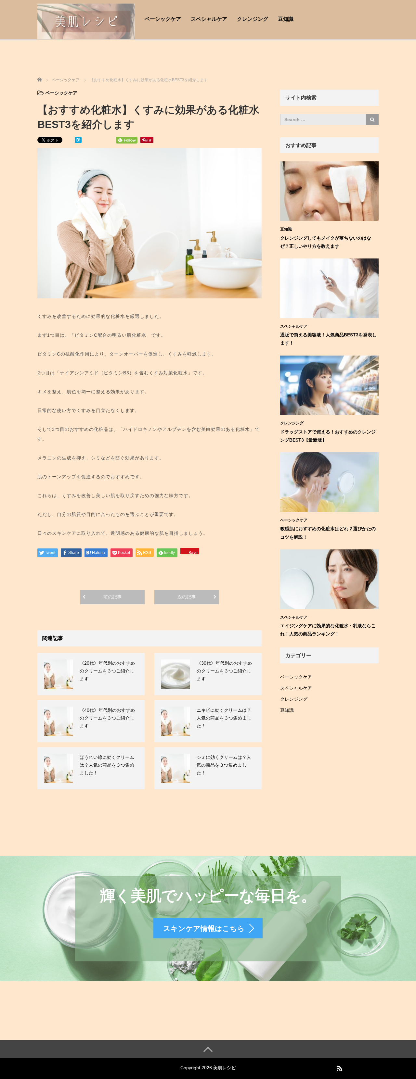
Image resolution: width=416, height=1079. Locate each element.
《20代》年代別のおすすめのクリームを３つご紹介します (107, 670)
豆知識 (285, 19)
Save (193, 551)
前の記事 (112, 596)
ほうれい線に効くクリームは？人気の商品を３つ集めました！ (107, 765)
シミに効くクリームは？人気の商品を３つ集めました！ (224, 765)
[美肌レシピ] (86, 20)
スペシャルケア (209, 19)
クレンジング (252, 19)
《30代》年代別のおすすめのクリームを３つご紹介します (224, 670)
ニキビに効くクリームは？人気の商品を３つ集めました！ (224, 718)
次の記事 (186, 596)
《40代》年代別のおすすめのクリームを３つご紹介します (107, 718)
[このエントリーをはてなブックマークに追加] (78, 139)
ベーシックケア (163, 19)
